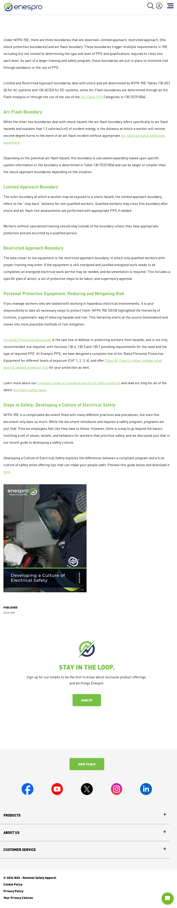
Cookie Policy (12, 884)
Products (12, 815)
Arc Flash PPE (92, 97)
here (6, 472)
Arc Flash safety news (29, 390)
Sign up (86, 700)
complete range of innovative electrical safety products (78, 383)
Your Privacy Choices (18, 897)
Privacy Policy (13, 891)
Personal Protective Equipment (27, 340)
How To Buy (87, 764)
